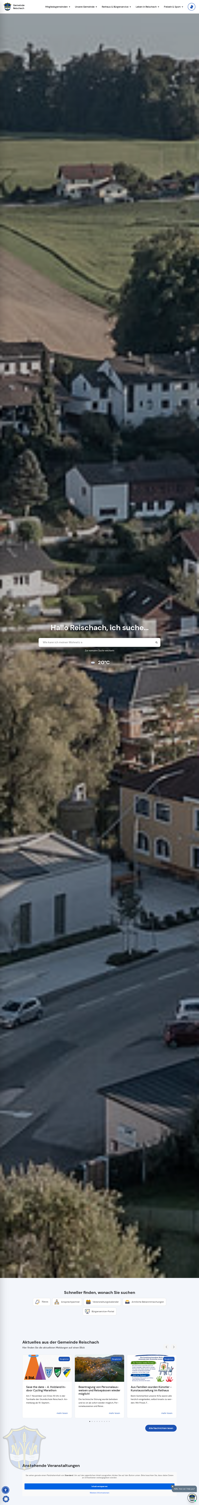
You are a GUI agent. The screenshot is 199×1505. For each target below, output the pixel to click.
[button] (166, 1347)
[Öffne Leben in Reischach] (158, 7)
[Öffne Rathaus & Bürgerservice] (130, 7)
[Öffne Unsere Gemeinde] (96, 7)
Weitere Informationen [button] (99, 1493)
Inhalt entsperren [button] (100, 1486)
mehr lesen (62, 1413)
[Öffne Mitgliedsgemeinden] (69, 7)
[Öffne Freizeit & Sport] (182, 7)
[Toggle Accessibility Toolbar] (5, 1490)
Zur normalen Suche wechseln (99, 650)
